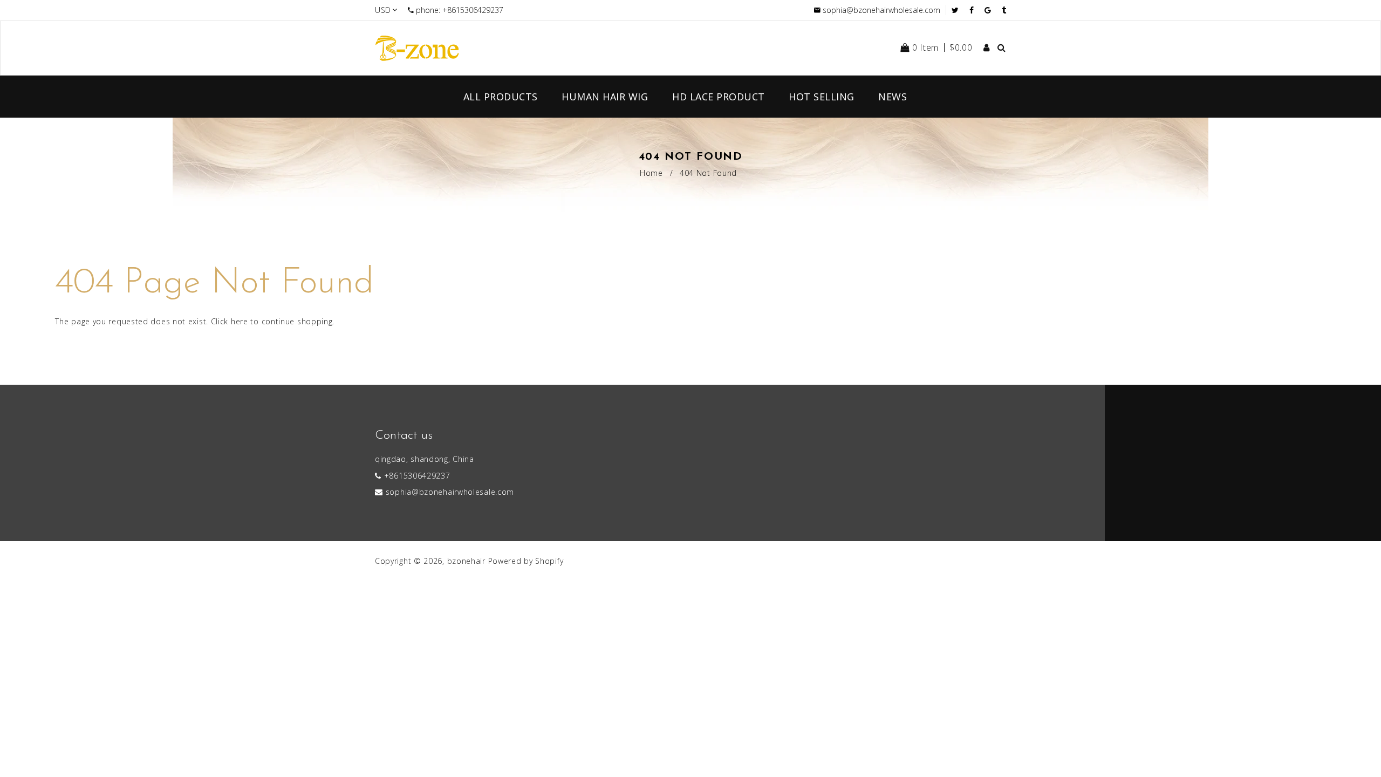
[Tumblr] (1004, 10)
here (239, 321)
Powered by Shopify (526, 561)
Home (651, 173)
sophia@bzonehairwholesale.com (881, 10)
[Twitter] (958, 10)
